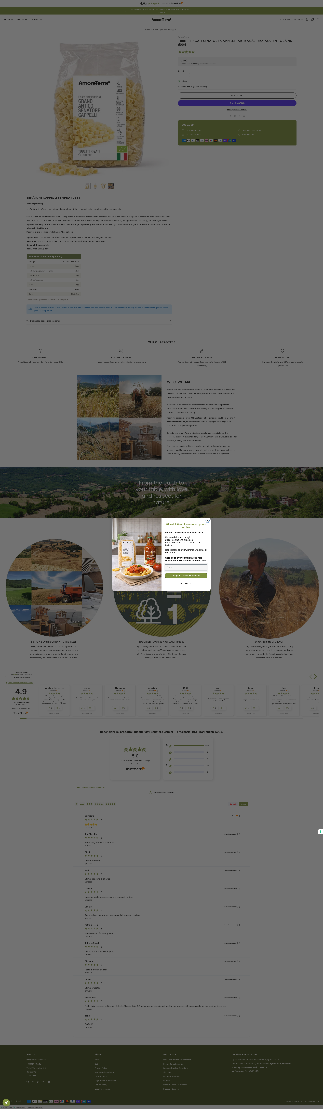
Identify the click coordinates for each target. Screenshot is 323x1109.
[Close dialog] (207, 521)
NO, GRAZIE (186, 583)
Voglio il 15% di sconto (186, 575)
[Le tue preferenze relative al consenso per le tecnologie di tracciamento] (320, 831)
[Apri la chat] (6, 1102)
